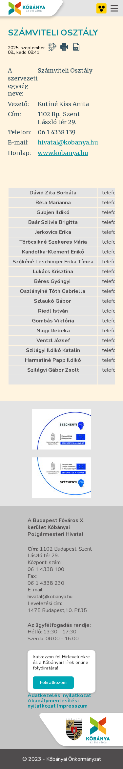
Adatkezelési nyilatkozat (59, 695)
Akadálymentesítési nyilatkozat (53, 703)
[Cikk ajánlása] (52, 47)
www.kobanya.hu (63, 153)
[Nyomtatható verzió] (64, 47)
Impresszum (72, 706)
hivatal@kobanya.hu (68, 142)
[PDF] (76, 47)
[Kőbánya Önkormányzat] (27, 8)
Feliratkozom (53, 682)
